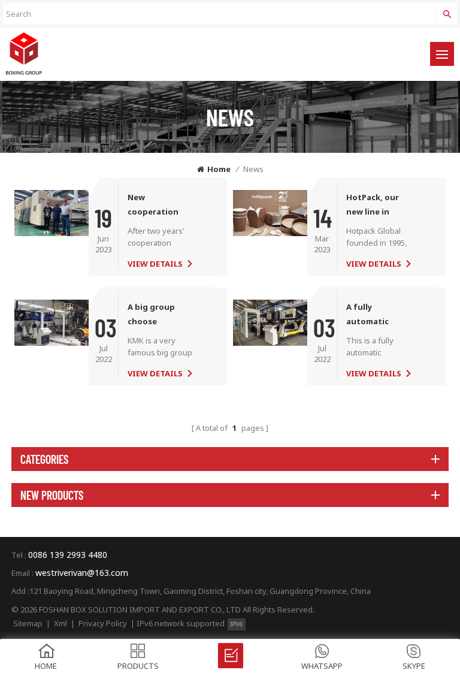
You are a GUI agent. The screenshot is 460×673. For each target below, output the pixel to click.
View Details (155, 263)
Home (219, 169)
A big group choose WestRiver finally (161, 314)
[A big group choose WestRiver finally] (51, 321)
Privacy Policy (102, 623)
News (253, 169)
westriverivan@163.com (81, 572)
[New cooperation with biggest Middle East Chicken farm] (51, 212)
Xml (60, 623)
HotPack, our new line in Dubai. (372, 205)
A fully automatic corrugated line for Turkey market (378, 314)
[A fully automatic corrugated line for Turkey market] (270, 321)
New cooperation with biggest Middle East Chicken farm (154, 205)
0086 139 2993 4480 (67, 554)
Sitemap (28, 623)
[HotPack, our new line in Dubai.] (270, 212)
